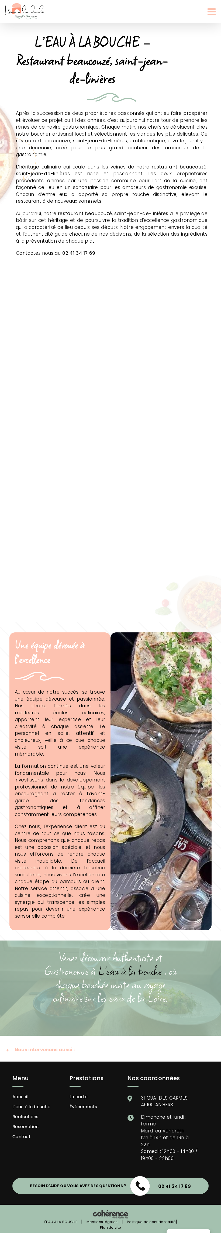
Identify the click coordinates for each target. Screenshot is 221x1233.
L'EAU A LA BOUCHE (60, 1221)
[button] (110, 1050)
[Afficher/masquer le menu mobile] (212, 11)
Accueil (20, 1097)
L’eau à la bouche (31, 1107)
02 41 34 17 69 (78, 253)
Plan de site (110, 1227)
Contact (21, 1137)
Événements (83, 1107)
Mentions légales (102, 1221)
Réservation (25, 1127)
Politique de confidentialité (151, 1221)
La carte (79, 1097)
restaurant (29, 140)
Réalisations (25, 1117)
